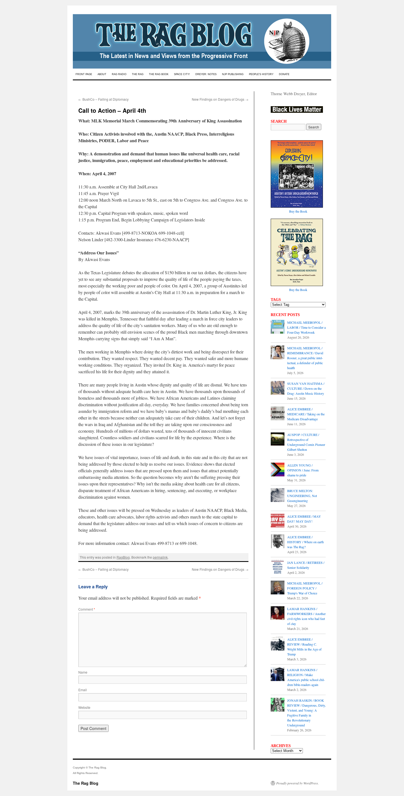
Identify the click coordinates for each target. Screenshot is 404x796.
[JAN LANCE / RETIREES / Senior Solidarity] (277, 567)
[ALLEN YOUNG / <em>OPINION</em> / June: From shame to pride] (277, 470)
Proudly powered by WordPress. (297, 783)
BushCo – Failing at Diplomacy (103, 99)
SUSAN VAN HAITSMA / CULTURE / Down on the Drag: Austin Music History (305, 388)
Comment (86, 609)
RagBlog (123, 557)
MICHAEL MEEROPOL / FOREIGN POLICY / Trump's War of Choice (304, 588)
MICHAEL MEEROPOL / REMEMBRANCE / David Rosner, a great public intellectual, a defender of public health (305, 358)
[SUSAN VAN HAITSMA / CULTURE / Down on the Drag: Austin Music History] (277, 388)
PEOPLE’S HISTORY (261, 74)
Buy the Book (298, 211)
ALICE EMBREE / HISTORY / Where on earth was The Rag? (305, 542)
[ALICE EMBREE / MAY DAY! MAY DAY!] (277, 521)
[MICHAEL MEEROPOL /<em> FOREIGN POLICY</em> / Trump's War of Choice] (277, 588)
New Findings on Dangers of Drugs (220, 99)
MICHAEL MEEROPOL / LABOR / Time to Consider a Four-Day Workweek (306, 327)
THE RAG (137, 74)
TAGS (276, 299)
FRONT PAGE (84, 74)
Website (84, 707)
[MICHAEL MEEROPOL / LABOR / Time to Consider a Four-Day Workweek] (277, 327)
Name (82, 672)
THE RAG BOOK (158, 74)
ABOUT (102, 74)
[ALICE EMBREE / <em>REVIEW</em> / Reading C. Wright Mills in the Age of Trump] (277, 644)
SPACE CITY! (182, 74)
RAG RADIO (119, 74)
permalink (160, 557)
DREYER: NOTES (206, 74)
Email (82, 689)
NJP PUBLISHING (232, 74)
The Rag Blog (85, 783)
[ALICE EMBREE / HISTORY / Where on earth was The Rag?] (277, 541)
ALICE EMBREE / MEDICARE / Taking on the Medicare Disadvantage (306, 414)
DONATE (284, 74)
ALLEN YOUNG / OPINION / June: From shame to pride (303, 470)
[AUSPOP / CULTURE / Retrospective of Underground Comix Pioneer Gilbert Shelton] (277, 439)
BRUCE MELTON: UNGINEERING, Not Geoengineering (302, 495)
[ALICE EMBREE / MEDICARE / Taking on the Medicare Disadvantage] (277, 414)
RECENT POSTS (285, 314)
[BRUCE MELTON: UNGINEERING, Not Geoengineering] (277, 495)
